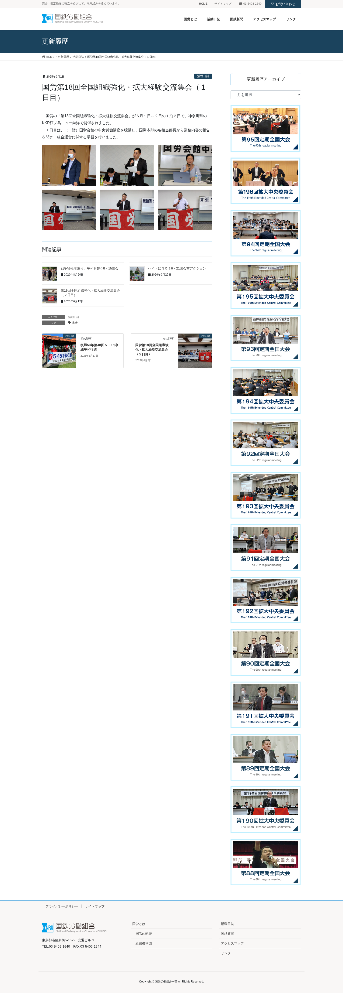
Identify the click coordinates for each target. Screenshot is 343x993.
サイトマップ (222, 3)
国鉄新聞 (227, 933)
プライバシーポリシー (62, 906)
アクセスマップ (232, 943)
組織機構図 (144, 943)
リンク (226, 953)
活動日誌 (203, 76)
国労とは (138, 924)
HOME (203, 3)
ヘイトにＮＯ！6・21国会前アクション (177, 268)
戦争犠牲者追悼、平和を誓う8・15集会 (90, 268)
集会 (75, 322)
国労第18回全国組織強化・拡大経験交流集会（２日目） (151, 349)
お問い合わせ (285, 4)
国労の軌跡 (144, 933)
